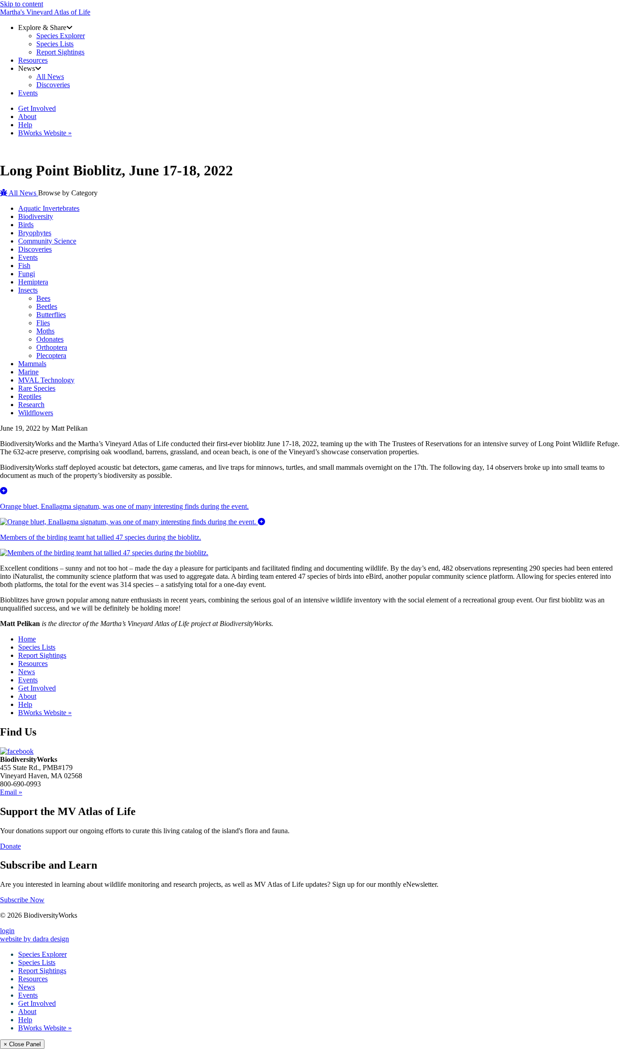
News (26, 672)
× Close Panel (22, 1044)
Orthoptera (51, 347)
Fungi (26, 274)
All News (22, 193)
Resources (33, 663)
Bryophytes (34, 233)
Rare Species (36, 388)
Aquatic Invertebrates (48, 208)
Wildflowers (35, 413)
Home (27, 639)
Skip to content (21, 4)
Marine (28, 372)
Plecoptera (51, 355)
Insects (28, 290)
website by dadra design (34, 939)
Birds (26, 225)
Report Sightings (42, 655)
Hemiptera (33, 282)
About (27, 696)
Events (28, 257)
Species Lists (36, 647)
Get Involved (37, 688)
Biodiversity (35, 216)
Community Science (47, 241)
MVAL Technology (46, 380)
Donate (10, 846)
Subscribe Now (22, 900)
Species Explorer (42, 954)
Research (31, 404)
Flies (43, 323)
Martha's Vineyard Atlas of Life (45, 12)
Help (25, 704)
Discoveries (35, 249)
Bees (43, 298)
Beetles (46, 306)
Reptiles (29, 396)
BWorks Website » (45, 712)
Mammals (32, 364)
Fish (24, 265)
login (7, 931)
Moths (45, 331)
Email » (11, 792)
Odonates (50, 339)
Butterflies (51, 314)
